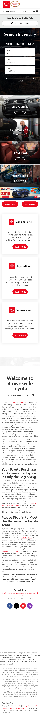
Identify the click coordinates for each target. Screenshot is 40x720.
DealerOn (18, 706)
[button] (9, 11)
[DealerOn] (7, 703)
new (14, 402)
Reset (20, 85)
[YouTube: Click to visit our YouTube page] (23, 606)
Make (8, 59)
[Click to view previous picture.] (3, 193)
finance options (26, 537)
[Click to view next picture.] (37, 193)
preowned (22, 402)
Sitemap (24, 706)
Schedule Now (21, 23)
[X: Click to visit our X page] (16, 606)
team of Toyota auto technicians (19, 504)
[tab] (9, 43)
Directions (24, 11)
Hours (22, 708)
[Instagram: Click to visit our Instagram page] (30, 606)
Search (20, 80)
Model (9, 68)
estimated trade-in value (11, 551)
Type (8, 50)
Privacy (30, 706)
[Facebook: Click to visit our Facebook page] (10, 606)
